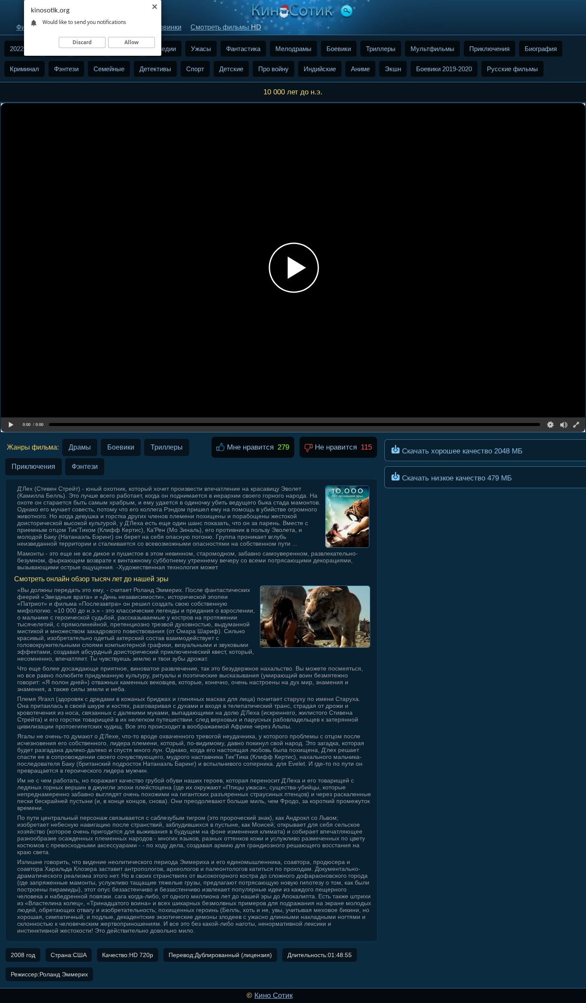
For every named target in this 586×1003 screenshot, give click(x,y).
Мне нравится (249, 447)
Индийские (320, 69)
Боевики (338, 48)
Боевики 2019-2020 (444, 69)
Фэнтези (66, 69)
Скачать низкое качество (456, 478)
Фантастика (243, 48)
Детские (231, 69)
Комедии (163, 48)
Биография (541, 48)
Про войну (273, 69)
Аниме (360, 69)
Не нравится (335, 447)
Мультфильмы (432, 48)
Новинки (167, 27)
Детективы (155, 69)
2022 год (22, 48)
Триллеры (381, 48)
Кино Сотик (273, 995)
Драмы (80, 447)
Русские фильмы (512, 69)
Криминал (24, 69)
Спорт (195, 69)
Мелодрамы (293, 48)
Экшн (393, 69)
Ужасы (201, 48)
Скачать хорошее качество (461, 451)
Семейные (109, 69)
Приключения (489, 48)
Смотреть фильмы (225, 27)
